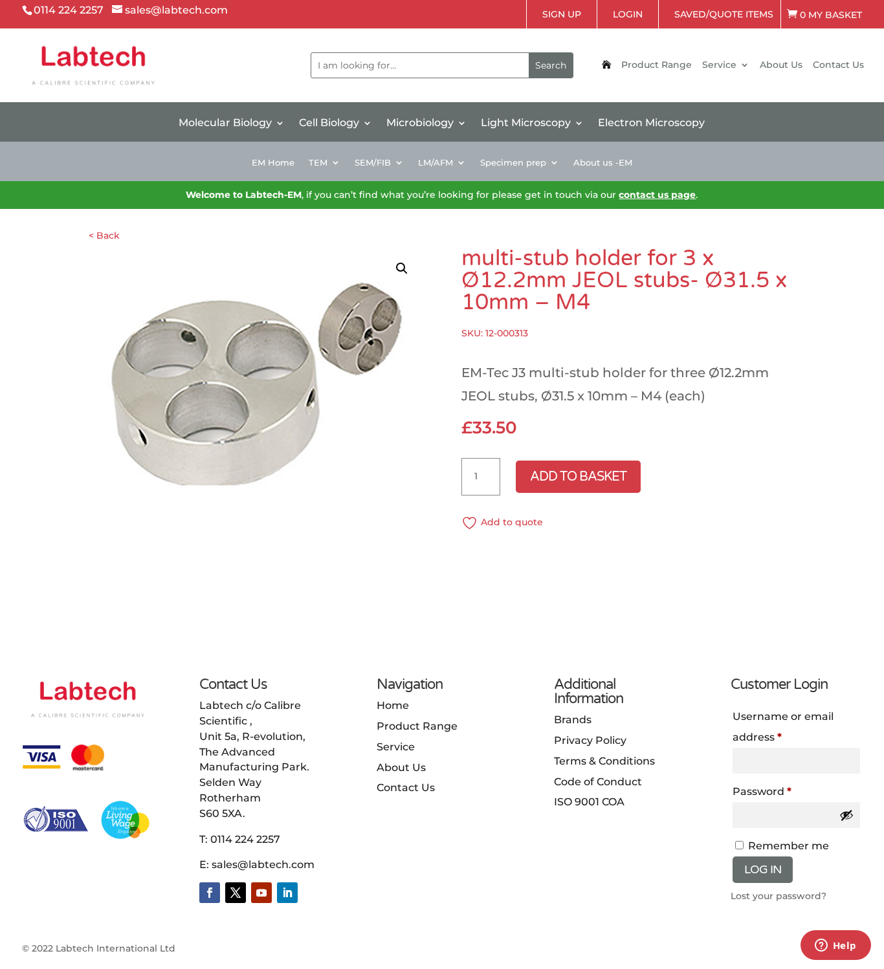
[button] (402, 268)
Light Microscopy (526, 123)
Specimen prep (513, 163)
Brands (572, 719)
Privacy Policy (590, 740)
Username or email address (783, 726)
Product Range (656, 65)
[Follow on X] (235, 892)
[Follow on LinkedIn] (287, 892)
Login (628, 14)
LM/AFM (435, 163)
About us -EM (602, 163)
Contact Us (838, 65)
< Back (104, 235)
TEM (318, 163)
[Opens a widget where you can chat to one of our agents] (835, 946)
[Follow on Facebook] (209, 892)
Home (393, 705)
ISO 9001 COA (589, 802)
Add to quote (512, 522)
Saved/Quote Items (723, 14)
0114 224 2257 (245, 839)
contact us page (657, 195)
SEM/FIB (373, 163)
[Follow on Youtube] (261, 892)
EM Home (273, 163)
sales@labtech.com (263, 864)
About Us (781, 65)
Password (762, 791)
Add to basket (578, 476)
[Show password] (846, 815)
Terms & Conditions (604, 761)
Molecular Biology (225, 123)
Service (719, 65)
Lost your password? (778, 896)
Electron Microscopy (651, 123)
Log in (762, 869)
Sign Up (561, 14)
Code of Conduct (598, 782)
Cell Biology (329, 123)
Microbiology (420, 123)
